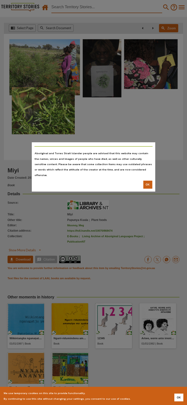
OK (148, 184)
